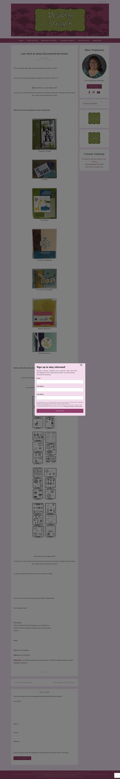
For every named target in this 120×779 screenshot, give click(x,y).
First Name (40, 386)
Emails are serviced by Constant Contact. (73, 406)
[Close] (81, 365)
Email (38, 378)
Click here (60, 411)
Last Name (40, 394)
